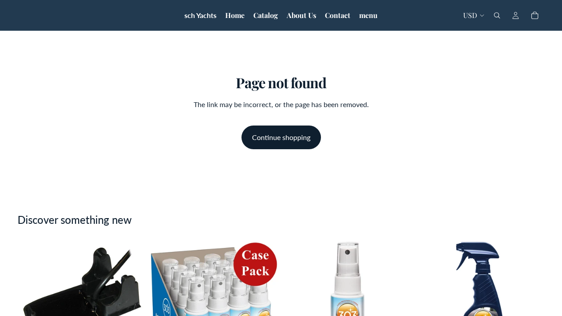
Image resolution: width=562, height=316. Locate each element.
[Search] (497, 15)
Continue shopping (281, 137)
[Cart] (534, 15)
